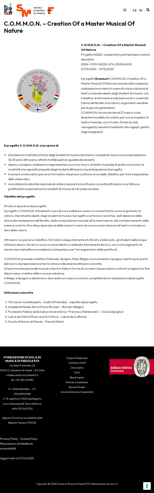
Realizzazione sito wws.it (105, 483)
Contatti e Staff (77, 362)
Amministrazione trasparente (77, 391)
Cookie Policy (28, 439)
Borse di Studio (77, 387)
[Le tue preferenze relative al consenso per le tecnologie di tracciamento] (147, 486)
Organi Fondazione (76, 358)
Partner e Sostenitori (77, 382)
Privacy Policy (9, 439)
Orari (77, 372)
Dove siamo (77, 367)
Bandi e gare (77, 377)
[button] (148, 10)
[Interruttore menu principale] (125, 10)
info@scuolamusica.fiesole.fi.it (22, 375)
